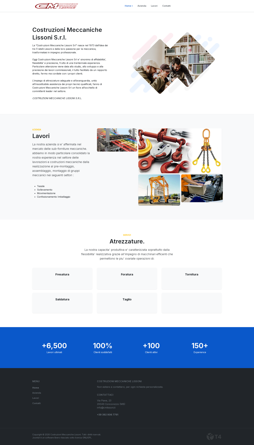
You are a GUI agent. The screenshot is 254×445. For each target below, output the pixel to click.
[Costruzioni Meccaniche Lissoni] (56, 6)
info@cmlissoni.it (106, 407)
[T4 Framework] (214, 436)
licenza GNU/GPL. (83, 437)
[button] (128, 6)
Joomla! (36, 437)
